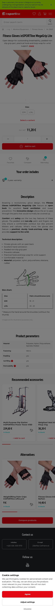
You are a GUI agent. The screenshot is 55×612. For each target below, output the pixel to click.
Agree (27, 594)
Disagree (27, 609)
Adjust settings (27, 602)
